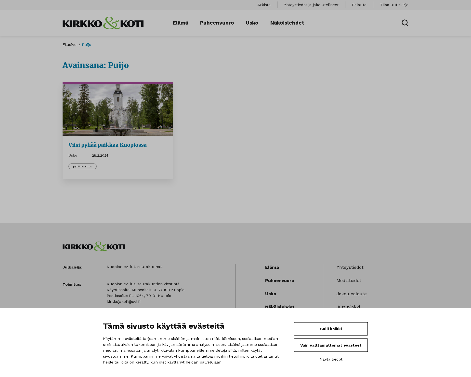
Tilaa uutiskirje (394, 4)
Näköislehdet (287, 23)
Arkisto (264, 4)
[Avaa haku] (405, 22)
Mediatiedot (349, 280)
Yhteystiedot (350, 267)
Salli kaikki (331, 328)
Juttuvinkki (348, 307)
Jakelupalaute (352, 293)
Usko (252, 23)
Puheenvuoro (217, 23)
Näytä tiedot (331, 359)
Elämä (180, 23)
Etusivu (70, 44)
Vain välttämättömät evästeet (331, 345)
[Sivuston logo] (103, 22)
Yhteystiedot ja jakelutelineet (311, 4)
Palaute (359, 4)
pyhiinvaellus (82, 166)
